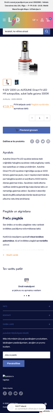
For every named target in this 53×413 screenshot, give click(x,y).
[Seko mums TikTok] (21, 393)
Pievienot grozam (29, 130)
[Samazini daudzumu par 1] (32, 118)
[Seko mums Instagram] (10, 393)
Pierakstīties (13, 363)
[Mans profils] (42, 19)
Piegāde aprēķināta (40, 104)
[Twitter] (43, 141)
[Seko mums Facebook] (5, 393)
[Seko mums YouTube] (16, 393)
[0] (48, 20)
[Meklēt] (46, 31)
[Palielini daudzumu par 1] (47, 118)
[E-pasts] (48, 141)
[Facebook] (32, 141)
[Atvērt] (4, 20)
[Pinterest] (37, 141)
